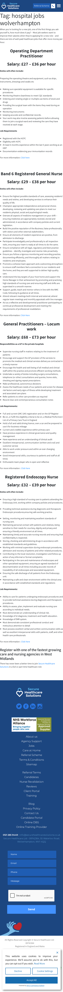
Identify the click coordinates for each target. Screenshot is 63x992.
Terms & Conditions (31, 759)
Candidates (31, 777)
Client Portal (31, 791)
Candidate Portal (31, 817)
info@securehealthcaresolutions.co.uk (40, 835)
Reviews (31, 786)
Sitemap (31, 764)
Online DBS (31, 822)
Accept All (32, 980)
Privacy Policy (31, 808)
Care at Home (32, 750)
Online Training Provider (31, 826)
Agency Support (31, 741)
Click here (25, 157)
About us (31, 736)
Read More (39, 963)
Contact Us (31, 813)
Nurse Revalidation (32, 781)
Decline (18, 971)
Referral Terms (31, 772)
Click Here (25, 315)
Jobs (31, 745)
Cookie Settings (45, 971)
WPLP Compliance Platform (35, 985)
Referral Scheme (41, 6)
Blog (31, 803)
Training (31, 795)
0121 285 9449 (53, 6)
